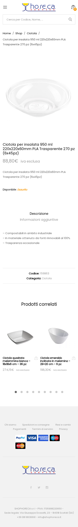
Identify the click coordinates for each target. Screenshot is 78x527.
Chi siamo (10, 424)
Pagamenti (19, 429)
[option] (39, 97)
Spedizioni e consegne (36, 424)
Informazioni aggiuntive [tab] (39, 219)
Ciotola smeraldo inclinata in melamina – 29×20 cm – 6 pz (55, 361)
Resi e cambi (63, 424)
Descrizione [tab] (39, 213)
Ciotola (47, 278)
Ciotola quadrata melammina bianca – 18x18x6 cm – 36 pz (16, 361)
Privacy (63, 429)
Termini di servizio (42, 429)
